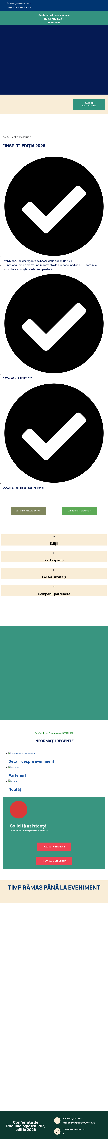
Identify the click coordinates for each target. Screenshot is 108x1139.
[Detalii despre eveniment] (21, 753)
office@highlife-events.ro (18, 3)
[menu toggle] (3, 14)
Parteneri (17, 775)
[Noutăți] (13, 781)
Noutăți (15, 789)
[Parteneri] (14, 767)
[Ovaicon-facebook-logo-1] (102, 5)
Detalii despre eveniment (31, 761)
